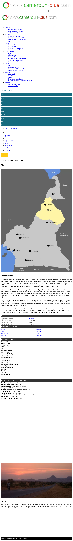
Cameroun (8, 72)
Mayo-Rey (4, 335)
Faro (2, 331)
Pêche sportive (12, 55)
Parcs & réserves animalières (16, 38)
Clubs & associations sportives (17, 58)
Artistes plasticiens (13, 67)
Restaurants (11, 45)
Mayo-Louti (4, 333)
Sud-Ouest (8, 150)
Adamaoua (8, 135)
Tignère (38, 331)
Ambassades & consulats (15, 31)
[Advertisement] (36, 416)
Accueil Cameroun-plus (12, 128)
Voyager (7, 27)
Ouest (6, 147)
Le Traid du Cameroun (15, 57)
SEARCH (27, 11)
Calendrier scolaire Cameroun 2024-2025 (20, 81)
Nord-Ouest (8, 145)
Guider (38, 333)
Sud (6, 149)
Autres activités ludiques (15, 60)
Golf (9, 53)
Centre (7, 137)
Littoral (7, 142)
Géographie (11, 74)
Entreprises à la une (14, 84)
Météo (10, 77)
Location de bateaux (14, 62)
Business (7, 82)
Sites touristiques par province (17, 39)
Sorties (7, 43)
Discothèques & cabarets (15, 48)
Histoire (10, 75)
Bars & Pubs (12, 46)
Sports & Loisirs (9, 51)
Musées (10, 41)
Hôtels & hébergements (15, 36)
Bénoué (3, 329)
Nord (6, 143)
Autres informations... (14, 33)
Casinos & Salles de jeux (15, 50)
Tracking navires (13, 86)
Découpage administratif (15, 79)
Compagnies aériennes (15, 29)
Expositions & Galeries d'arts (17, 69)
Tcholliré (39, 335)
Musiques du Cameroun (15, 70)
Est (5, 138)
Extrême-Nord (9, 140)
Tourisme (7, 34)
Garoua (31, 319)
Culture (7, 63)
